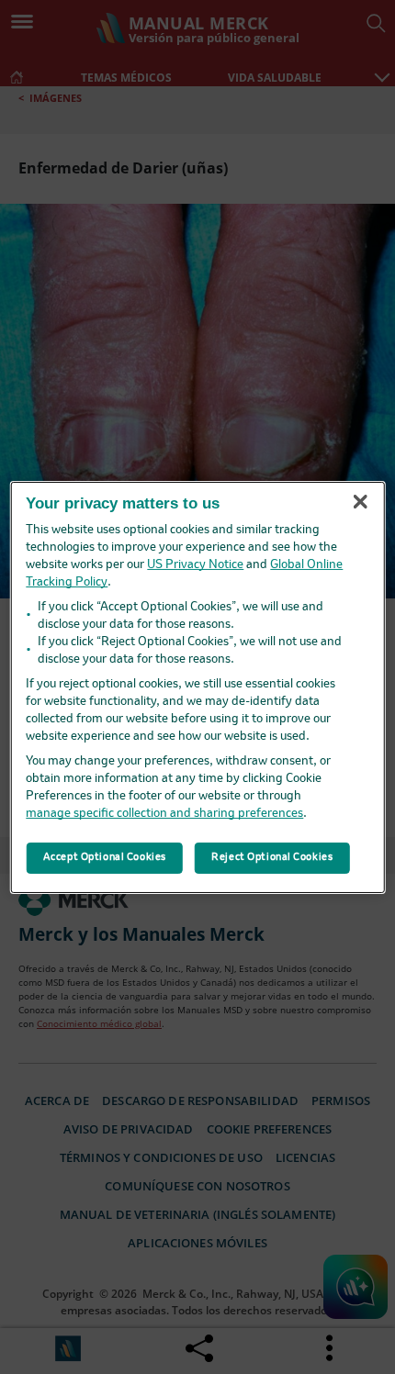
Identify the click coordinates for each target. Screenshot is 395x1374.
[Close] (360, 502)
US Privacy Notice (195, 565)
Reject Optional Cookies (272, 857)
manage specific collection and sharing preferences (164, 814)
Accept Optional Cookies (104, 857)
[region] (198, 686)
